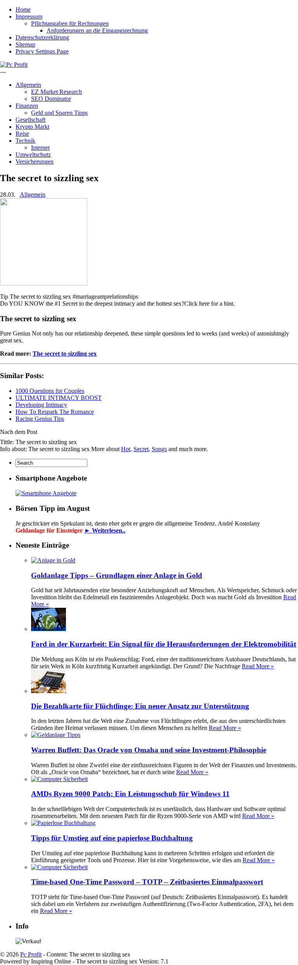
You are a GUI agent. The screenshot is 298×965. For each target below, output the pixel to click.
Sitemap (25, 44)
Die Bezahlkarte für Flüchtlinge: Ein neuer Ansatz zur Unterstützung (140, 706)
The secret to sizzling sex (65, 353)
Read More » (258, 666)
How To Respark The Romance (55, 411)
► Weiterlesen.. (104, 530)
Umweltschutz (33, 154)
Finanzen (27, 105)
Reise (22, 133)
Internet (40, 147)
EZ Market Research (56, 91)
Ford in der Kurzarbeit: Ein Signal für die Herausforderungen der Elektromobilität (163, 644)
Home (23, 9)
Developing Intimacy (41, 404)
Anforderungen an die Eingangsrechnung (97, 30)
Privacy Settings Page (42, 51)
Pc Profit (31, 954)
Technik (25, 140)
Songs (159, 449)
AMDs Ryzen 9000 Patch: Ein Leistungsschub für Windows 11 (130, 794)
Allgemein (28, 84)
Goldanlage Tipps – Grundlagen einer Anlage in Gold (116, 575)
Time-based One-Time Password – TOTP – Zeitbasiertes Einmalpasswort (147, 882)
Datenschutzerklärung (42, 37)
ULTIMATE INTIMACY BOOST (59, 397)
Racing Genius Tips (40, 418)
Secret (141, 449)
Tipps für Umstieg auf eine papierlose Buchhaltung (112, 838)
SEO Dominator (51, 98)
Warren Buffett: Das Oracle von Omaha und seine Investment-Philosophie (148, 750)
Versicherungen (35, 161)
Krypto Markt (32, 126)
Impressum (29, 16)
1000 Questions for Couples (50, 390)
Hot (125, 449)
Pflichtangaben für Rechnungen (70, 23)
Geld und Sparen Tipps (59, 112)
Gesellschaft (30, 119)
